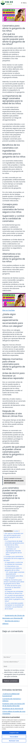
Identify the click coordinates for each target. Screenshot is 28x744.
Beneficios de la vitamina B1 (12, 709)
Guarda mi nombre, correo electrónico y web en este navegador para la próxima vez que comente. (14, 673)
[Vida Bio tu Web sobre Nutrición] (7, 3)
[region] (14, 729)
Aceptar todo (14, 733)
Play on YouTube (8, 310)
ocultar (16, 531)
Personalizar (14, 737)
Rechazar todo (14, 741)
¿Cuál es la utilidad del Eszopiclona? (10, 695)
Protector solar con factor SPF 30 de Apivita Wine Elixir (13, 705)
